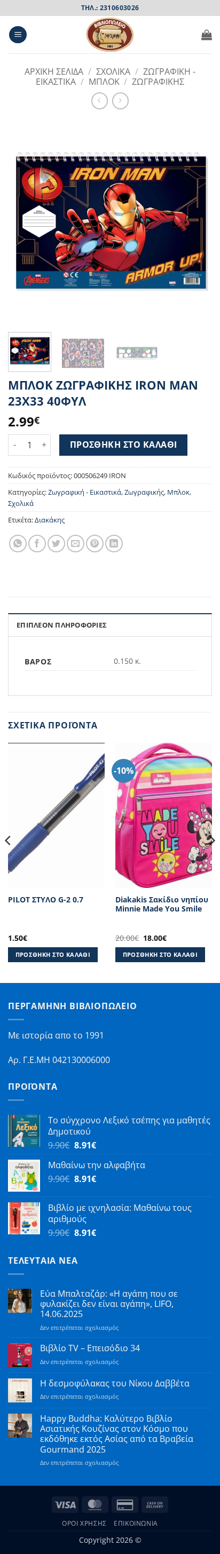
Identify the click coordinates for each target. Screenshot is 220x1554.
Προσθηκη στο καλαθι (123, 444)
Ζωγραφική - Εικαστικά (84, 492)
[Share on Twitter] (56, 543)
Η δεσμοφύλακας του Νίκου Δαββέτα (115, 1383)
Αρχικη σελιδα (54, 71)
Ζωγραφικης (158, 82)
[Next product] (99, 100)
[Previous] (25, 221)
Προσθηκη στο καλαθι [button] (52, 954)
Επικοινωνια (136, 1523)
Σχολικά (21, 503)
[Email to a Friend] (75, 543)
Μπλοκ (104, 82)
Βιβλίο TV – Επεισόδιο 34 (90, 1348)
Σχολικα (113, 71)
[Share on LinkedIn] (114, 543)
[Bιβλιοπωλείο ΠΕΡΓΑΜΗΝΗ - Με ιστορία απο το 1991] (110, 34)
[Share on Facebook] (37, 543)
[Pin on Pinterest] (95, 543)
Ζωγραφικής (144, 492)
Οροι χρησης (84, 1523)
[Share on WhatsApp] (18, 543)
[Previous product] (120, 100)
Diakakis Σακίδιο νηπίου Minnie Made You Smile (161, 904)
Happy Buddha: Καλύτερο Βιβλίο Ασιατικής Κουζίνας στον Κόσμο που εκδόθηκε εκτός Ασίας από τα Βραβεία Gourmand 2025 (116, 1434)
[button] (18, 35)
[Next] (194, 221)
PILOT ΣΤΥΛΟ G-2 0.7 (45, 900)
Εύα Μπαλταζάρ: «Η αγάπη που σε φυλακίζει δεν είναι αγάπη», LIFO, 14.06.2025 (109, 1304)
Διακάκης (50, 520)
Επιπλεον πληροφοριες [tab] (62, 625)
